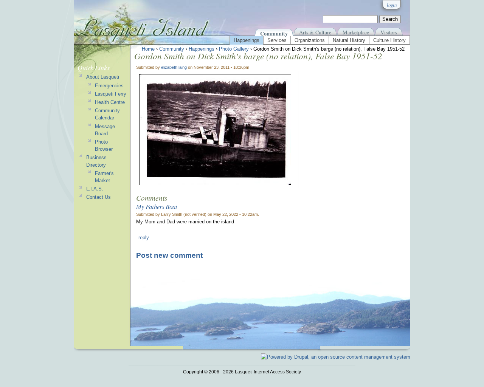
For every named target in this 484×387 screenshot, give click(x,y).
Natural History (349, 40)
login (392, 5)
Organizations (310, 40)
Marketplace (356, 32)
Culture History (389, 40)
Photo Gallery (234, 49)
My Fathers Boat (156, 206)
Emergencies (109, 85)
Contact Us (98, 197)
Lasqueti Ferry (110, 94)
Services (277, 40)
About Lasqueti (102, 77)
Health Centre (110, 102)
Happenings (246, 40)
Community (274, 33)
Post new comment (169, 255)
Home (148, 49)
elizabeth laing (174, 67)
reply (143, 237)
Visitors (388, 32)
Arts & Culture (315, 32)
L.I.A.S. (94, 189)
